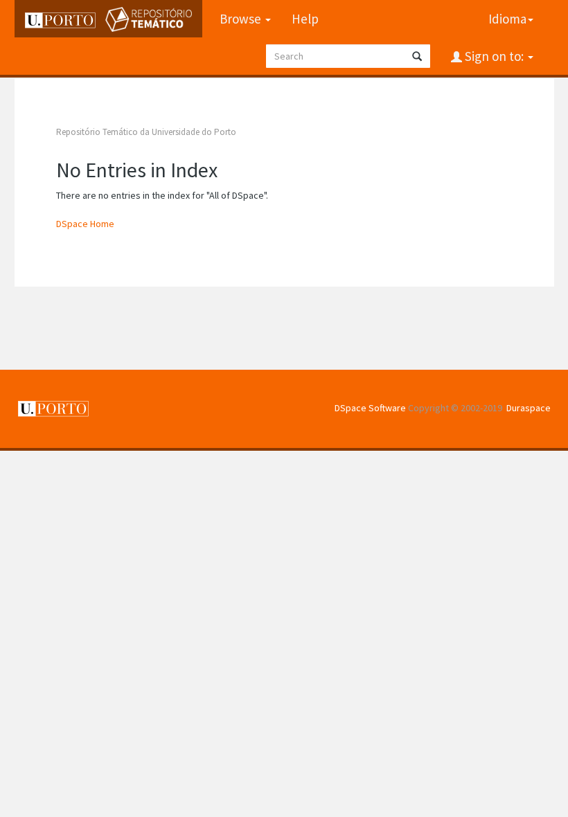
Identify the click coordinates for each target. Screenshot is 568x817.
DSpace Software (370, 408)
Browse (242, 18)
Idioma (507, 18)
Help (305, 18)
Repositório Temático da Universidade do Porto (146, 132)
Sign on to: (494, 56)
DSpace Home (85, 223)
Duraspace (528, 408)
